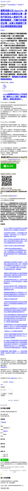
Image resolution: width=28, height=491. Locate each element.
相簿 (4, 85)
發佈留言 (3, 395)
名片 (4, 88)
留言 (15, 378)
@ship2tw (7, 190)
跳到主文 (3, 30)
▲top (2, 384)
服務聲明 (14, 472)
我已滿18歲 (3, 488)
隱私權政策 (24, 470)
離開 (8, 488)
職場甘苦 (12, 82)
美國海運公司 (4, 367)
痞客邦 (12, 378)
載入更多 (3, 387)
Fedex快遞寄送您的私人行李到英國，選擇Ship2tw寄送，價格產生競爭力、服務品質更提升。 (15, 96)
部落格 (5, 86)
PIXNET (6, 470)
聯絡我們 (15, 196)
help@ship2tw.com (14, 159)
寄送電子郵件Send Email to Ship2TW (14, 157)
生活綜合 (11, 382)
